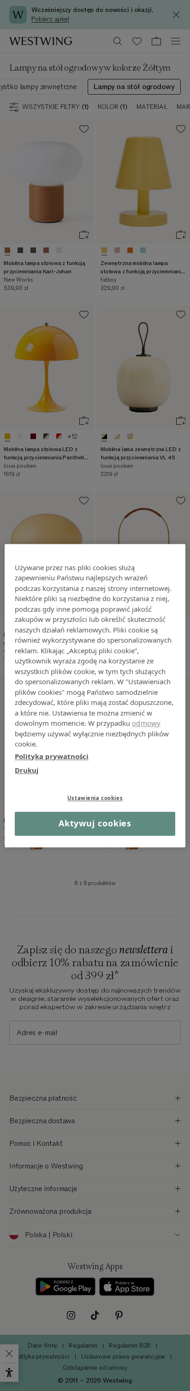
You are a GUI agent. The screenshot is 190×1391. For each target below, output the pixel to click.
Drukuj (27, 770)
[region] (95, 695)
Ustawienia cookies (95, 798)
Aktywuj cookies (95, 823)
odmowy (146, 723)
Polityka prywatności (52, 756)
